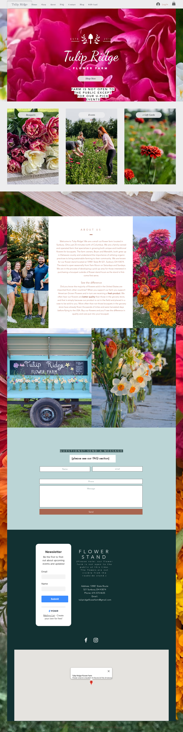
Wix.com (118, 727)
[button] (174, 3)
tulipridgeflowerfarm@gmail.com (95, 599)
